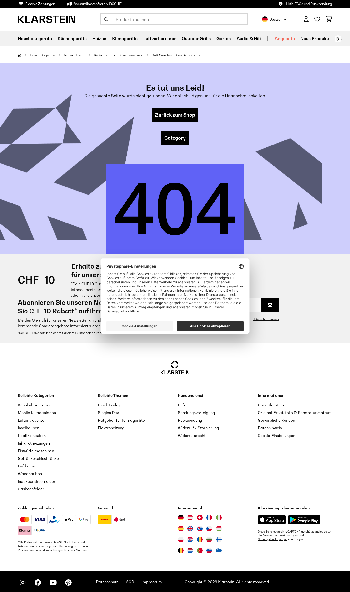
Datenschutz (107, 581)
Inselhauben (28, 428)
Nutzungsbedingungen (272, 539)
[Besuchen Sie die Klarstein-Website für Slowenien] (209, 550)
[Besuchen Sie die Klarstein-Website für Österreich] (190, 517)
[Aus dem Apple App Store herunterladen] (272, 519)
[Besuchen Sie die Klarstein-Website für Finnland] (219, 539)
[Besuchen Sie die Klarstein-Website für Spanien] (181, 528)
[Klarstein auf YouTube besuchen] (53, 582)
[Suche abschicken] (106, 19)
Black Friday (109, 405)
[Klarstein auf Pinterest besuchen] (68, 582)
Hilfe (182, 405)
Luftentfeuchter (32, 420)
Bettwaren (102, 55)
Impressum (152, 581)
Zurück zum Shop (175, 115)
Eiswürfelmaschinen (36, 450)
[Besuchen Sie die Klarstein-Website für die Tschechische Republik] (209, 528)
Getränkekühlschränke (38, 458)
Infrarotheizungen (34, 443)
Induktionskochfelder (36, 481)
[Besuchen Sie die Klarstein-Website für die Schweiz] (200, 517)
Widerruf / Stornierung (198, 428)
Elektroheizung (111, 428)
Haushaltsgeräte (42, 55)
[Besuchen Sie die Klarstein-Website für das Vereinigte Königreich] (190, 528)
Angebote (285, 38)
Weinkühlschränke (34, 405)
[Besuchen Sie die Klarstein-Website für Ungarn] (219, 528)
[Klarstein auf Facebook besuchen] (38, 582)
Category (175, 138)
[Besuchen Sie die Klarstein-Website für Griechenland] (219, 550)
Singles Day (108, 412)
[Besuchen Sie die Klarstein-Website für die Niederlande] (190, 550)
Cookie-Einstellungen (276, 435)
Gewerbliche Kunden (276, 420)
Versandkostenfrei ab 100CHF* (98, 4)
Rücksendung (190, 420)
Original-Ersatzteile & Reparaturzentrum (295, 412)
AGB (130, 581)
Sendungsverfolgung (196, 412)
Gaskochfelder (31, 489)
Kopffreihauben (32, 435)
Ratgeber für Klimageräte (121, 420)
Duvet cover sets (131, 55)
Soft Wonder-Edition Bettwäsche (176, 55)
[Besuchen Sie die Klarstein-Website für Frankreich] (209, 517)
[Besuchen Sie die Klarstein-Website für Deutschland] (181, 517)
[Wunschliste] (317, 19)
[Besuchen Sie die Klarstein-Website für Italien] (219, 517)
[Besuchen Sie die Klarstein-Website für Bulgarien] (209, 539)
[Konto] (306, 19)
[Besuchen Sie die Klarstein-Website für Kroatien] (190, 539)
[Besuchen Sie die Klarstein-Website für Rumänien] (200, 539)
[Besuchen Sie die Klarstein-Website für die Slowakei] (200, 528)
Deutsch (276, 19)
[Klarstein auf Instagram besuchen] (22, 582)
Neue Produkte (315, 38)
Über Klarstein (271, 405)
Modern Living (74, 55)
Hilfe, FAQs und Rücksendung (309, 4)
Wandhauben (30, 473)
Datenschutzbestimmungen (280, 535)
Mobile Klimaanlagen (37, 412)
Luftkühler (27, 466)
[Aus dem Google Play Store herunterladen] (304, 519)
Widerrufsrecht (191, 435)
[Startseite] (24, 55)
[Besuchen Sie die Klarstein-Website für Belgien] (181, 550)
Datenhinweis (270, 428)
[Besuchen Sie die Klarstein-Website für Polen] (181, 539)
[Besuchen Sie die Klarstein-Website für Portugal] (200, 550)
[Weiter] (338, 38)
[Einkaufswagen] (329, 19)
